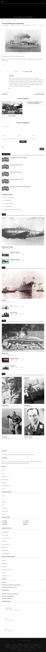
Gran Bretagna (4, 508)
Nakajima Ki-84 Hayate (9, 203)
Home (3, 20)
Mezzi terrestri (4, 476)
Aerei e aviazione (5, 535)
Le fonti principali (5, 532)
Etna (11, 305)
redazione (7, 25)
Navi (3, 473)
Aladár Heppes (27, 405)
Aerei (3, 470)
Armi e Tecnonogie (5, 544)
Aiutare (34, 648)
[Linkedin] (22, 640)
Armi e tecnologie (5, 479)
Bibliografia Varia (5, 547)
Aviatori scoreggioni (12, 115)
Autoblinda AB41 (8, 200)
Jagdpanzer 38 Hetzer (14, 358)
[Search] (43, 2)
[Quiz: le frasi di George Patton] (5, 174)
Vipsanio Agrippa (13, 312)
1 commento (17, 253)
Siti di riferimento (5, 550)
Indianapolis (12, 197)
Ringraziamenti (13, 648)
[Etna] (5, 307)
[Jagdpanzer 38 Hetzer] (5, 360)
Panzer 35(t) (5, 353)
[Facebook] (17, 640)
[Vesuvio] (23, 285)
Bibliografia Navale (25, 645)
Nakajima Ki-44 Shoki (7, 247)
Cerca (3, 146)
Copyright (26, 647)
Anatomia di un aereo (6, 575)
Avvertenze (14, 644)
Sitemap (29, 648)
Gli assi (3, 572)
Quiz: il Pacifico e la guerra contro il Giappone (18, 157)
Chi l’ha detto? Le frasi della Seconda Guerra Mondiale (20, 186)
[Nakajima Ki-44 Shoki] (23, 231)
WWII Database (5, 563)
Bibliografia (20, 644)
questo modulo (31, 454)
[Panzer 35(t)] (23, 338)
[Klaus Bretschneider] (34, 421)
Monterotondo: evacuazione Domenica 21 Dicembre (11, 584)
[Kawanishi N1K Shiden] (5, 261)
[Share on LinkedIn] (27, 71)
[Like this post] (22, 71)
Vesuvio (4, 300)
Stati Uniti (4, 514)
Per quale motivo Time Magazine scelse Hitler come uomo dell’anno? (34, 102)
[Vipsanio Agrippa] (5, 314)
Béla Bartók (4, 582)
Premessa (38, 647)
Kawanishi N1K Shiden (14, 259)
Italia (3, 498)
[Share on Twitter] (25, 71)
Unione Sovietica (5, 511)
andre (6, 618)
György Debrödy (5, 405)
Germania (3, 495)
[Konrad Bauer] (12, 421)
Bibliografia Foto (36, 644)
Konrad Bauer (4, 436)
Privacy (20, 647)
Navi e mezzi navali (5, 538)
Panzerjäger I (12, 365)
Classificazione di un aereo (7, 569)
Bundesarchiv (4, 566)
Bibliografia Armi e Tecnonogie (11, 647)
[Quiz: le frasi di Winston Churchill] (5, 181)
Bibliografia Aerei (28, 644)
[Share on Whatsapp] (30, 71)
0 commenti (8, 248)
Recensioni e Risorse (6, 485)
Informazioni (32, 647)
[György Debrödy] (12, 390)
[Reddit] (28, 640)
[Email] (25, 640)
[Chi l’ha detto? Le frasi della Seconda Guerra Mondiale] (5, 188)
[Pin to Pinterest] (26, 71)
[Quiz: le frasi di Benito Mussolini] (5, 166)
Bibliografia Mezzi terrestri (36, 645)
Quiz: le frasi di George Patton (15, 172)
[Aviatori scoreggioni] (12, 108)
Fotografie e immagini (6, 553)
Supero (32, 650)
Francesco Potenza (8, 608)
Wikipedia (4, 560)
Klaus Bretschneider (28, 436)
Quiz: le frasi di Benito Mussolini (16, 164)
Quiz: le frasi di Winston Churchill (16, 179)
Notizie (3, 488)
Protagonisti (4, 482)
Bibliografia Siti (8, 645)
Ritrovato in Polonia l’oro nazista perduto (9, 587)
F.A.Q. (25, 648)
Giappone (3, 501)
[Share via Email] (31, 71)
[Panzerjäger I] (5, 367)
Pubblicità (20, 648)
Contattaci (8, 644)
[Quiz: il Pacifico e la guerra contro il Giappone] (5, 159)
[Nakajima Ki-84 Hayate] (5, 254)
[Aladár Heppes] (34, 390)
